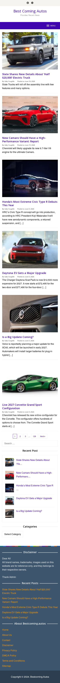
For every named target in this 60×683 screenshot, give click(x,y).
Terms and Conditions (13, 660)
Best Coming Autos (30, 11)
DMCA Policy (9, 655)
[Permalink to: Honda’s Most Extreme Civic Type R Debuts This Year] (30, 179)
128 (34, 436)
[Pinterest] (27, 3)
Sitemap (6, 666)
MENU (53, 25)
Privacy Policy (9, 650)
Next (42, 436)
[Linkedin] (32, 3)
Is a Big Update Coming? (18, 337)
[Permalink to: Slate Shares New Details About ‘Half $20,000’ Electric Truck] (30, 52)
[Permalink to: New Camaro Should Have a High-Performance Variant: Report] (30, 115)
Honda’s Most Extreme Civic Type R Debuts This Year (30, 607)
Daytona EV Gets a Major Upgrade (24, 273)
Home (5, 629)
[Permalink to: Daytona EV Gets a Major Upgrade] (30, 250)
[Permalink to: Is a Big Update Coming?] (30, 314)
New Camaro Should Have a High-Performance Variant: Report (24, 139)
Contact (6, 640)
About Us (7, 635)
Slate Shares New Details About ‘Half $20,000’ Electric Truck (26, 75)
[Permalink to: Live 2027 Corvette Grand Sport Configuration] (30, 382)
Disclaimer (7, 645)
